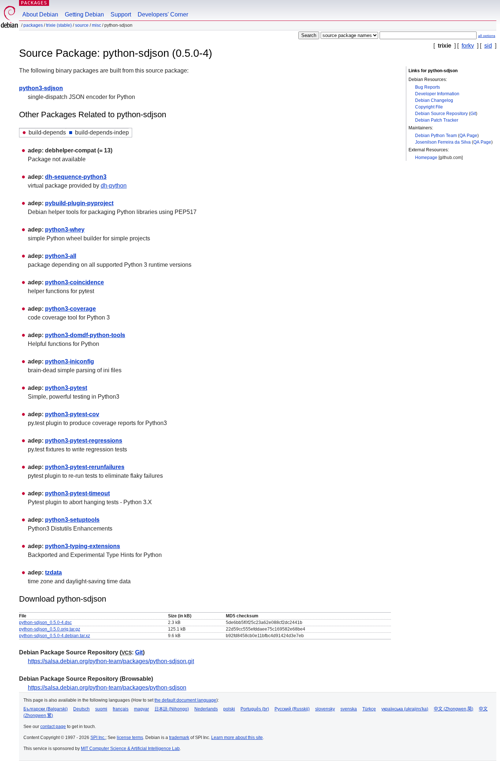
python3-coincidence (74, 282)
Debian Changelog (434, 100)
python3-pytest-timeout (77, 493)
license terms (130, 737)
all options (486, 36)
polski (229, 709)
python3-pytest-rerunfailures (84, 467)
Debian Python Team (436, 135)
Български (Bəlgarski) (45, 709)
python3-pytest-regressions (83, 440)
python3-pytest (66, 388)
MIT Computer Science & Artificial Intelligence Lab (130, 748)
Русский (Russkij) (292, 709)
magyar (141, 709)
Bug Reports (427, 87)
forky (468, 46)
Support (121, 14)
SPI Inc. (97, 737)
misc (96, 25)
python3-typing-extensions (82, 546)
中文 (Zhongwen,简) (453, 709)
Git (473, 113)
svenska (348, 709)
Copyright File (429, 107)
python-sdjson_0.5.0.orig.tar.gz (49, 629)
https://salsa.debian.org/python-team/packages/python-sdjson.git (111, 661)
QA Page (468, 135)
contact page (53, 726)
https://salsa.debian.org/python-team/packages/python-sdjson (107, 687)
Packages (34, 2)
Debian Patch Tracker (436, 120)
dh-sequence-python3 (76, 177)
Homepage (426, 157)
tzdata (53, 572)
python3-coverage (70, 309)
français (120, 709)
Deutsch (81, 709)
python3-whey (65, 229)
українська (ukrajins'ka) (404, 709)
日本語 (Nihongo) (171, 709)
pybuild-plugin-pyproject (79, 203)
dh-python (114, 185)
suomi (101, 709)
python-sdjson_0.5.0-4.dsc (45, 622)
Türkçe (369, 709)
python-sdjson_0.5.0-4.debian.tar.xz (54, 635)
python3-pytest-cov (72, 414)
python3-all (60, 256)
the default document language (185, 700)
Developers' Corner (163, 14)
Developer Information (437, 93)
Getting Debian (84, 14)
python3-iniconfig (69, 361)
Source (82, 25)
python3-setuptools (72, 520)
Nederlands (206, 709)
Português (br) (254, 709)
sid (488, 46)
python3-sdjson (41, 88)
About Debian (40, 14)
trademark (179, 737)
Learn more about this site (237, 737)
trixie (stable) (59, 25)
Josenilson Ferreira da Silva (443, 142)
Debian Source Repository (441, 113)
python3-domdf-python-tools (85, 335)
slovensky (325, 709)
